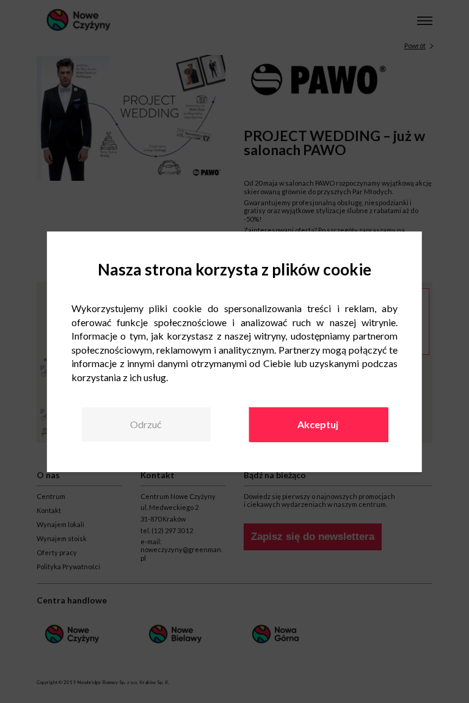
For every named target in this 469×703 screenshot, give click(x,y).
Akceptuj (317, 424)
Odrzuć (145, 424)
